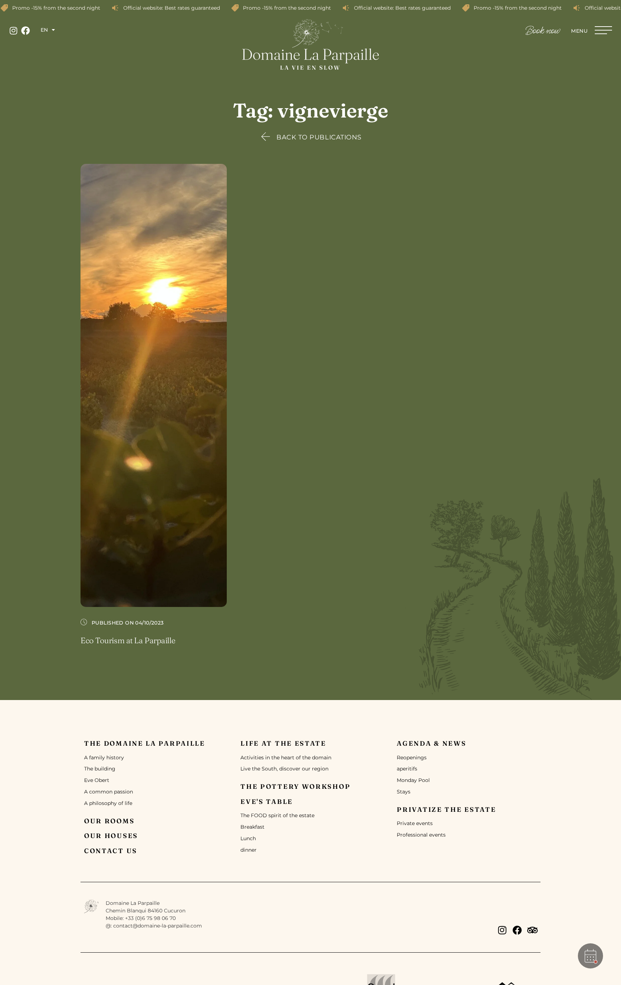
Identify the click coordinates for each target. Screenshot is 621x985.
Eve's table (266, 801)
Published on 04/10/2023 (128, 623)
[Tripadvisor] (532, 930)
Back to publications (319, 137)
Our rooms (109, 821)
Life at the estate (283, 743)
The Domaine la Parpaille (144, 743)
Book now (542, 31)
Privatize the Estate (446, 809)
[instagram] (13, 30)
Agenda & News (431, 743)
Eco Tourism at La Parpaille (127, 640)
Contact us (110, 851)
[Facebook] (25, 30)
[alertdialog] (310, 8)
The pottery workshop (295, 786)
